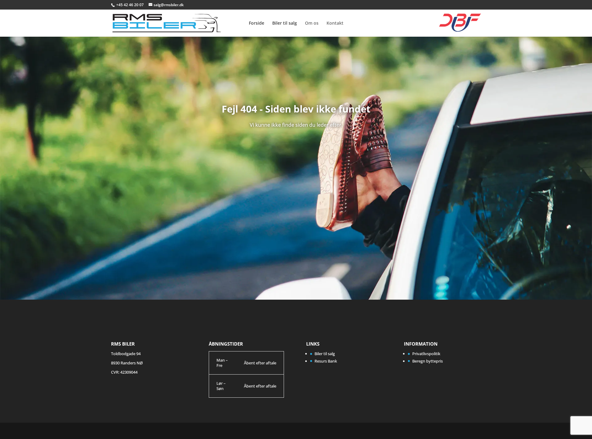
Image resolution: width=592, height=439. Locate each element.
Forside (256, 23)
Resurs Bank (325, 361)
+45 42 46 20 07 (130, 4)
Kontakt (335, 23)
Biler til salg (284, 23)
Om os (312, 23)
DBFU (455, 19)
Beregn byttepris (427, 361)
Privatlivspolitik (426, 353)
